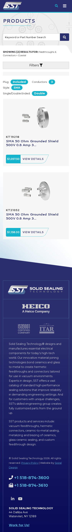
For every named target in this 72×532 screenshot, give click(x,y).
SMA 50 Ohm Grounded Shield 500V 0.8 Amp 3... (32, 143)
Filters (34, 65)
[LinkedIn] (13, 498)
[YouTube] (20, 498)
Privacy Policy (29, 462)
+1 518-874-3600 (31, 477)
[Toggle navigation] (64, 6)
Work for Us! (19, 525)
